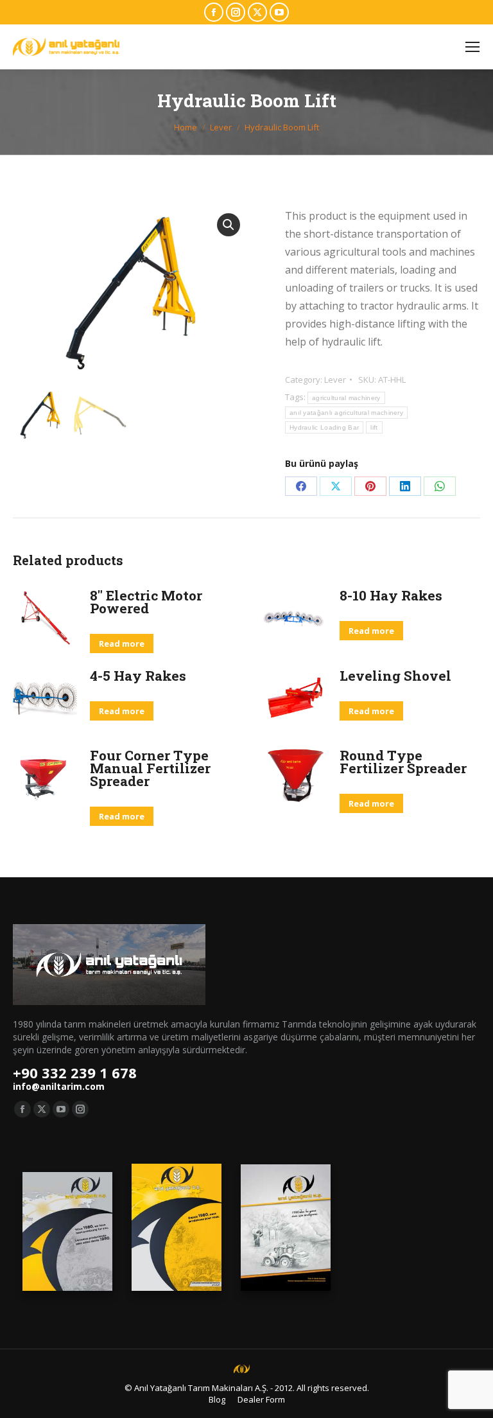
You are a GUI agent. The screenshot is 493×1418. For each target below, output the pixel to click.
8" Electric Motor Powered (146, 602)
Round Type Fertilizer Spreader (403, 762)
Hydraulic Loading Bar (324, 427)
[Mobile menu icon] (472, 47)
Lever (335, 379)
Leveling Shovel (395, 675)
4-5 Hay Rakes (138, 675)
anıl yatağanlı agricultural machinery (346, 412)
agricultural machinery (346, 397)
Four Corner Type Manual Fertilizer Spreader (150, 768)
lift (373, 427)
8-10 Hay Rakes (391, 595)
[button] (228, 224)
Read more (121, 643)
